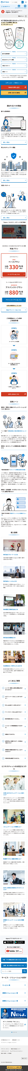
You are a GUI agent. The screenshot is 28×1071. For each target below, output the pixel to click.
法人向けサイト (6, 6)
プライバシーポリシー (5, 1048)
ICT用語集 (9, 1053)
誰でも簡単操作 (9, 53)
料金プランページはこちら (13, 310)
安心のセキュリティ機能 (9, 59)
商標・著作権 (3, 1053)
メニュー (25, 7)
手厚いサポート (9, 65)
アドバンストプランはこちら (14, 300)
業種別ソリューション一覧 (10, 1001)
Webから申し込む (14, 87)
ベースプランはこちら (14, 274)
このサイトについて (5, 1051)
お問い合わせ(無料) (14, 93)
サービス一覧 (6, 985)
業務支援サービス (16, 1040)
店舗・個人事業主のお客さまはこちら (13, 965)
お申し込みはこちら (13, 394)
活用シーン (9, 71)
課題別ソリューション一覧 (10, 993)
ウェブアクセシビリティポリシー (16, 1051)
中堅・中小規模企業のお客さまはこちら (14, 960)
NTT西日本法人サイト (5, 1040)
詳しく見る (6, 142)
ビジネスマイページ (19, 7)
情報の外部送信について (15, 1048)
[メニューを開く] (26, 2)
